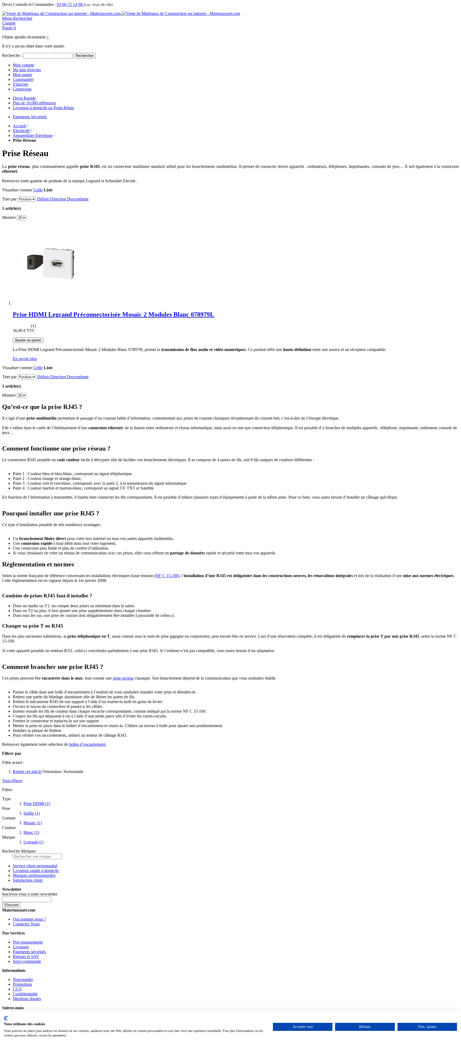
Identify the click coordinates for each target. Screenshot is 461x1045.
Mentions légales (27, 998)
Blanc (31, 832)
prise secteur (123, 678)
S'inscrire (20, 84)
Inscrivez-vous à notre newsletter (29, 894)
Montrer (9, 217)
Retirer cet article (27, 771)
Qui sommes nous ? (29, 919)
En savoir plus (25, 358)
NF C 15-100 (167, 575)
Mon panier (22, 74)
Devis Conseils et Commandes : (29, 4)
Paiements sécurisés (29, 951)
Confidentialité (25, 994)
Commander (23, 79)
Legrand (33, 842)
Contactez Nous (26, 924)
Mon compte (23, 65)
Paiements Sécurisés (30, 117)
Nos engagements (28, 942)
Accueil (19, 126)
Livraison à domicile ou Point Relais (43, 107)
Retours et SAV (26, 956)
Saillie (31, 813)
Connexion (22, 89)
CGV (17, 989)
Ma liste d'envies (27, 70)
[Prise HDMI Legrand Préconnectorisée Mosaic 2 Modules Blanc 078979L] (53, 303)
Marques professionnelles (34, 875)
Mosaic (32, 823)
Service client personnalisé (35, 865)
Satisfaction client (27, 880)
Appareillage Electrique (33, 135)
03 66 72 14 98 (70, 4)
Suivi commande (27, 961)
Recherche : (12, 55)
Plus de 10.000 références (34, 103)
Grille (38, 190)
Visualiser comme (17, 190)
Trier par (9, 199)
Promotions (22, 984)
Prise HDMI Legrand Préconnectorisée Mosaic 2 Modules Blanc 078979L (113, 314)
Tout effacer (12, 780)
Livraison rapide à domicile (36, 870)
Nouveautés (23, 979)
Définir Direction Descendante (63, 199)
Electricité (21, 130)
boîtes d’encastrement (87, 744)
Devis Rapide (24, 98)
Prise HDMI (36, 803)
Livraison (21, 947)
